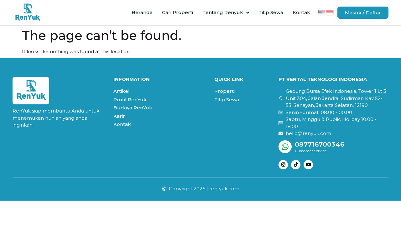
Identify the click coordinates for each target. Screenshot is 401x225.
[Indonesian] (330, 12)
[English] (322, 12)
